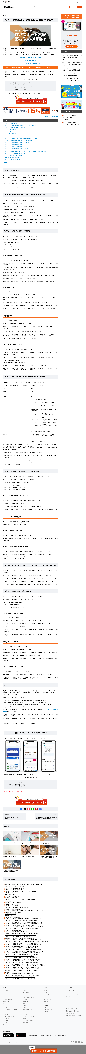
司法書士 (4, 996)
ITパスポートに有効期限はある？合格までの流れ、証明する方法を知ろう (23, 962)
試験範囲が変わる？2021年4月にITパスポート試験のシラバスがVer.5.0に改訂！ (24, 933)
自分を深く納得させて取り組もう (13, 917)
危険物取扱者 (26, 992)
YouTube (67, 1002)
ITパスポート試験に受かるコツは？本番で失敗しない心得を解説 (20, 891)
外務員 (24, 1005)
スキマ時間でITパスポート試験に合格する (30, 57)
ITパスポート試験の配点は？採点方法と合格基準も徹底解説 (19, 956)
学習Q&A (46, 1001)
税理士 (4, 1003)
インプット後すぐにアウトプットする (14, 159)
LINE (67, 1000)
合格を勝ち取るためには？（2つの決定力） (15, 888)
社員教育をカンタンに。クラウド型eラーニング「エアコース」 (73, 1011)
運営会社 (46, 990)
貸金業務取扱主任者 (7, 1007)
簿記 (24, 1003)
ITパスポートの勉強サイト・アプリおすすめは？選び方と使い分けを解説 (23, 975)
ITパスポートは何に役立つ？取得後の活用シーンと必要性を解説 (20, 935)
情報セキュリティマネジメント (9, 1013)
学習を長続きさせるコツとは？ (12, 896)
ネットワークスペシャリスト (8, 1016)
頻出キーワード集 (67, 43)
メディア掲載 (46, 997)
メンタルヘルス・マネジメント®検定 (10, 994)
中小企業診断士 (6, 990)
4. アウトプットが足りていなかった (14, 136)
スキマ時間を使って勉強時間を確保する (15, 155)
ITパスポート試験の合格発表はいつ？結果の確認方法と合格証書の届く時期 (23, 922)
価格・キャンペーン (28, 7)
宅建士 (24, 1007)
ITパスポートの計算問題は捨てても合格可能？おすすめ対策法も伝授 (21, 946)
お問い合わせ (46, 1011)
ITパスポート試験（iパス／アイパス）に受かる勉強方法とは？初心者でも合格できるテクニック (28, 941)
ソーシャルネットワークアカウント (73, 994)
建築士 (4, 1011)
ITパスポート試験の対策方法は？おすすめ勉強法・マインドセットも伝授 (23, 949)
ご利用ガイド (46, 1005)
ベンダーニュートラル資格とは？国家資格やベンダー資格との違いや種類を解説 (24, 927)
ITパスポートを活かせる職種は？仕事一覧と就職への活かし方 (20, 978)
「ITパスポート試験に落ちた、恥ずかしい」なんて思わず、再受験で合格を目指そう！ (25, 151)
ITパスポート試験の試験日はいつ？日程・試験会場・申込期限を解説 (21, 899)
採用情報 (46, 994)
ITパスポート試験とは (68, 118)
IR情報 (45, 992)
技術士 (24, 990)
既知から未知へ (9, 901)
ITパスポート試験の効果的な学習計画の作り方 (16, 907)
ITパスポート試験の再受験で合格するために (15, 153)
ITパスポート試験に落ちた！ (11, 124)
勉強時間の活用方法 (10, 893)
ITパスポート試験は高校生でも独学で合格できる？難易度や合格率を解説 (23, 959)
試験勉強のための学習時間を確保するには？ (16, 889)
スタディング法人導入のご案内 (72, 1008)
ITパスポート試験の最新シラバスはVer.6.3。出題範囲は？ (19, 974)
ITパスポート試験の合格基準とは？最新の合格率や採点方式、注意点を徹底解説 (24, 964)
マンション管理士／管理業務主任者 (10, 1009)
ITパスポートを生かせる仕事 (70, 115)
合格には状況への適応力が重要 (12, 909)
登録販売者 (5, 1022)
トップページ (30, 1042)
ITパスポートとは (19, 7)
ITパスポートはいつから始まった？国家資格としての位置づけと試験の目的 (23, 923)
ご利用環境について (48, 1009)
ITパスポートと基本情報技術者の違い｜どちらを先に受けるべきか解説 (22, 961)
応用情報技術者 (6, 1014)
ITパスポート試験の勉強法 (69, 122)
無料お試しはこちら (71, 46)
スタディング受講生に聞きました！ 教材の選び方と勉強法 (19, 936)
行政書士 (25, 996)
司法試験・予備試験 (27, 994)
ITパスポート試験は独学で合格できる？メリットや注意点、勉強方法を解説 (23, 944)
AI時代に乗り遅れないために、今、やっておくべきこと (18, 886)
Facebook (68, 996)
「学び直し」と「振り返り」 (12, 906)
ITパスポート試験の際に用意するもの (14, 930)
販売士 (4, 992)
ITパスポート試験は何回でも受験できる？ (15, 147)
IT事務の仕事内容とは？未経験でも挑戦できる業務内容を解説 (20, 977)
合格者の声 (36, 7)
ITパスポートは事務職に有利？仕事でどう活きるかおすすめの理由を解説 (23, 967)
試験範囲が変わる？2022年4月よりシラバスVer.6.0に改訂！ (19, 938)
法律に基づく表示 (38, 1042)
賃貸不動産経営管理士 (27, 1009)
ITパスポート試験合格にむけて (72, 124)
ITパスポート (25, 1011)
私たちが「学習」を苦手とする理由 (13, 912)
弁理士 (4, 997)
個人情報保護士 (26, 999)
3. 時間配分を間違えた (10, 134)
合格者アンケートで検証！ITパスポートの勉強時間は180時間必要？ (21, 928)
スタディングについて (48, 987)
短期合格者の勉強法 (30, 60)
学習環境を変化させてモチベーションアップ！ (16, 904)
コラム (66, 120)
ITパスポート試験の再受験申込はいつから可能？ (17, 142)
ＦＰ (3, 1005)
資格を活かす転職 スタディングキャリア (74, 1015)
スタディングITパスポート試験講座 (9, 6)
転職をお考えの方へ (70, 1013)
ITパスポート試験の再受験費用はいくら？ (15, 144)
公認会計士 (25, 1001)
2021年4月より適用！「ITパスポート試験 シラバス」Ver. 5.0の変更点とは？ (23, 885)
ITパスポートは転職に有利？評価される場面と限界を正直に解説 (20, 948)
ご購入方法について (48, 1007)
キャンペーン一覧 (47, 999)
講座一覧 (4, 987)
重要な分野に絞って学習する (12, 157)
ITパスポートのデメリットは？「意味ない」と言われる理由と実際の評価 (23, 940)
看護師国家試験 (26, 1022)
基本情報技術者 (26, 1013)
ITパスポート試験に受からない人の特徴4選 (14, 128)
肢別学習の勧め (9, 915)
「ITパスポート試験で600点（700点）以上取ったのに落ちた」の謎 (20, 138)
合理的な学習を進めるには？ (12, 894)
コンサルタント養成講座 (28, 1020)
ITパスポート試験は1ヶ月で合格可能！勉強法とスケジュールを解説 (21, 954)
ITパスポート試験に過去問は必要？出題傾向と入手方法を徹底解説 (21, 920)
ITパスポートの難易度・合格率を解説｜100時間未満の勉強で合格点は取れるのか (25, 919)
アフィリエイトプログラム (71, 990)
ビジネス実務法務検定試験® (28, 997)
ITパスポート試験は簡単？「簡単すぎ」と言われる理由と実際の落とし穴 (23, 957)
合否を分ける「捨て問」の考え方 (13, 902)
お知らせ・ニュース (48, 996)
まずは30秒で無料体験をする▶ (50, 116)
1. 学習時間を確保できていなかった (14, 130)
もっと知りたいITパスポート (12, 972)
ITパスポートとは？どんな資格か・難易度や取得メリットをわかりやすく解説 (24, 951)
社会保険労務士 (6, 1001)
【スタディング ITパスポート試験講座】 (30, 63)
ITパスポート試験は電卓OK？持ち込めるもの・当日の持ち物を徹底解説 (22, 953)
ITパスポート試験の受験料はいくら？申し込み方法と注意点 (19, 925)
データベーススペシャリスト (29, 1016)
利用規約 (46, 1042)
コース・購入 (72, 6)
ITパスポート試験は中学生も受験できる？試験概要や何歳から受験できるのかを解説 (25, 965)
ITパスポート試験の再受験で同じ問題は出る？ (16, 149)
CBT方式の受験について (11, 898)
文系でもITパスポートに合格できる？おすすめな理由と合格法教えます (22, 970)
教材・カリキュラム (44, 7)
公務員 (24, 1018)
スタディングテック (6, 1018)
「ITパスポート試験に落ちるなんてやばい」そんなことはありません (20, 126)
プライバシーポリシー (54, 1042)
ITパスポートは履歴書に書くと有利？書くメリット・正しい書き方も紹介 (23, 943)
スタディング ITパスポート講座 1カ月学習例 (16, 931)
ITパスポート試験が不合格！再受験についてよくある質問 (18, 140)
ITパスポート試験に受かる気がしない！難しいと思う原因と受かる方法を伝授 (24, 910)
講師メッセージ (59, 7)
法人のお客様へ (69, 1006)
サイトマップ (63, 1042)
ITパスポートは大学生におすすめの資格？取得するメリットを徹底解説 (22, 969)
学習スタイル (52, 7)
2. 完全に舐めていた (10, 132)
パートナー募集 (69, 987)
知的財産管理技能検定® (7, 999)
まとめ (5, 162)
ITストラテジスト (26, 1014)
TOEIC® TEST (5, 1020)
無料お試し (79, 6)
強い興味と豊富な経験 (10, 914)
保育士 (4, 1024)
